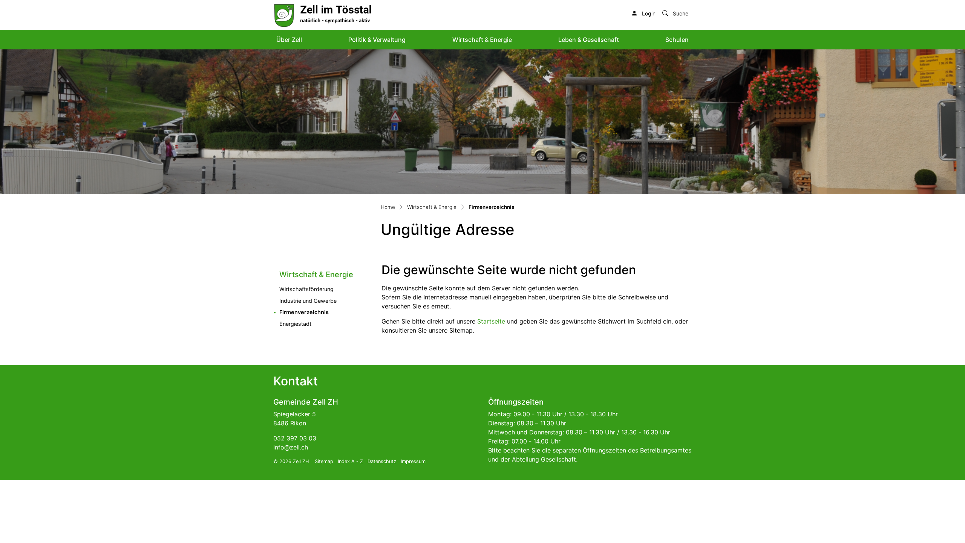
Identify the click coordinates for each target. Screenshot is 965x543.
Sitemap (324, 461)
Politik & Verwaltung (377, 39)
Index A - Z (350, 461)
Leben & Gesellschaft (588, 39)
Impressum (413, 461)
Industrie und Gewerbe (308, 301)
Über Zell (289, 39)
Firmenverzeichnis (321, 311)
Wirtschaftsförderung (306, 289)
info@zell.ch (290, 447)
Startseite (491, 321)
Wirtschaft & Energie (482, 39)
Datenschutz (382, 461)
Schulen (677, 39)
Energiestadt (295, 324)
